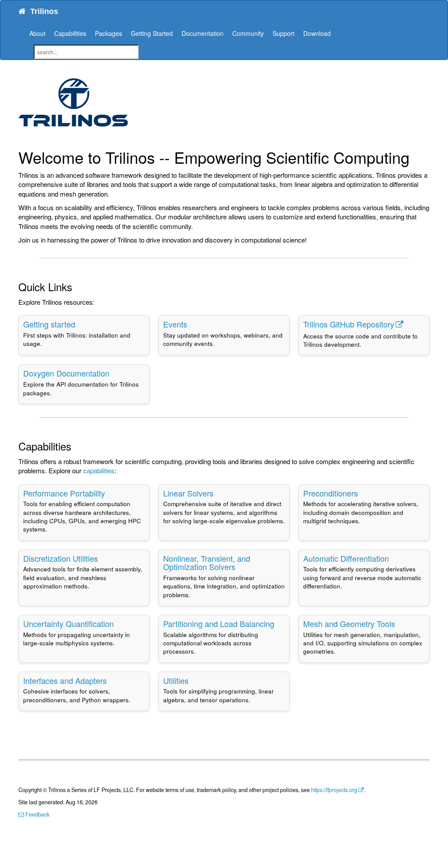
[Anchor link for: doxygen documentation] (113, 373)
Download (317, 33)
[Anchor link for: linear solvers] (217, 493)
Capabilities (70, 33)
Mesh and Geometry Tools (349, 623)
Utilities (176, 680)
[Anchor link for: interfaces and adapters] (111, 680)
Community (248, 33)
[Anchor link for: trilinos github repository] (407, 324)
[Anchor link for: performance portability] (109, 493)
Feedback (36, 814)
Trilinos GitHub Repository (348, 324)
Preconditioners (330, 493)
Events (175, 324)
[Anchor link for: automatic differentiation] (393, 558)
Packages (108, 33)
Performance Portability (64, 493)
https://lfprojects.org (334, 790)
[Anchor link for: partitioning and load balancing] (278, 623)
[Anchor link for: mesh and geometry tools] (399, 623)
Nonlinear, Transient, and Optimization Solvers (206, 563)
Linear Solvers (188, 493)
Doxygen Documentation (66, 373)
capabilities (99, 470)
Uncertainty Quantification (68, 623)
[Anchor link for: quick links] (77, 286)
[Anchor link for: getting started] (79, 324)
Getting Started (152, 33)
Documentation (203, 33)
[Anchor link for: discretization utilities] (102, 558)
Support (283, 33)
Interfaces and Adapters (65, 680)
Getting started (49, 324)
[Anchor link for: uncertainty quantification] (118, 623)
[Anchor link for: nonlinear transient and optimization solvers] (239, 566)
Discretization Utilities (60, 558)
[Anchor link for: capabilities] (76, 445)
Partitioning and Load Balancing (218, 623)
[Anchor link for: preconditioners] (362, 493)
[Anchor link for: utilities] (192, 680)
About (37, 33)
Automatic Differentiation (346, 558)
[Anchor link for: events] (191, 324)
